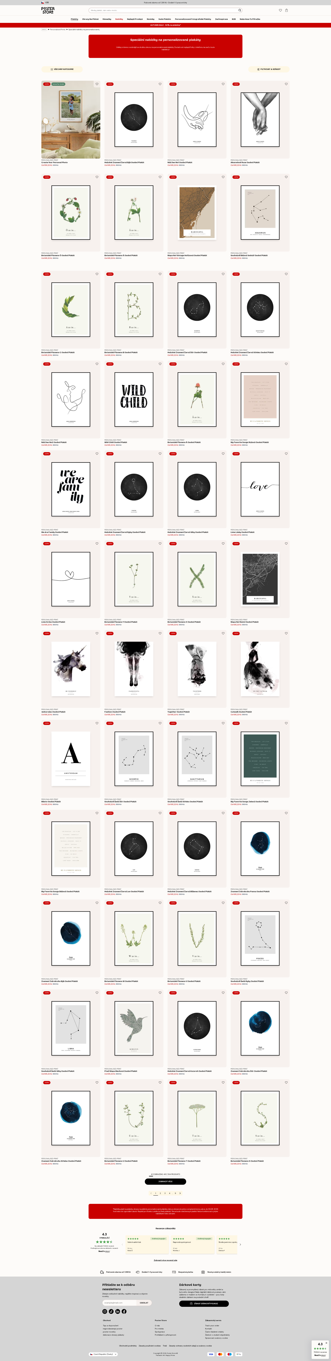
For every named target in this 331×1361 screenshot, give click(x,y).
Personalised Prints (57, 29)
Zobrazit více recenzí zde (165, 1260)
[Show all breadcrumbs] (44, 29)
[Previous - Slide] (122, 1245)
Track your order (212, 1325)
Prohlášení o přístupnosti (165, 1335)
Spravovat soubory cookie (216, 1338)
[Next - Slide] (240, 1245)
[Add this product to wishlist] (97, 84)
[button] (320, 1349)
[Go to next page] (180, 1193)
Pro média (159, 1329)
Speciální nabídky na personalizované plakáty (84, 29)
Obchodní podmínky (128, 1346)
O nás (157, 1325)
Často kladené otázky (214, 1332)
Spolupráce (160, 1332)
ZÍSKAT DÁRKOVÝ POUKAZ (206, 1304)
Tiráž (165, 1346)
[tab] (280, 10)
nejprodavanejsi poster (112, 1329)
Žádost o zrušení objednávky (217, 1335)
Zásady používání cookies (150, 1346)
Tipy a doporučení (110, 1325)
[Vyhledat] (240, 10)
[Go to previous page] (151, 1193)
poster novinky (109, 1332)
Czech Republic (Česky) (103, 1354)
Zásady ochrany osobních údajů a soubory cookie (190, 1346)
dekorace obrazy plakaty (113, 1335)
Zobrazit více (165, 1181)
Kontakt (208, 1329)
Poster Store (171, 1353)
